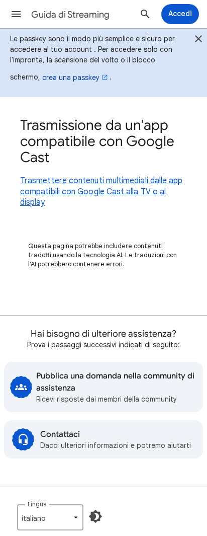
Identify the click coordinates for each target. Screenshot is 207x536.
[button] (16, 14)
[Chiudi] (198, 40)
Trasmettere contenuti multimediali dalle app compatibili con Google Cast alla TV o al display (101, 191)
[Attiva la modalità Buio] (95, 516)
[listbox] (50, 517)
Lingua (37, 504)
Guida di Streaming (70, 14)
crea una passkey (70, 77)
